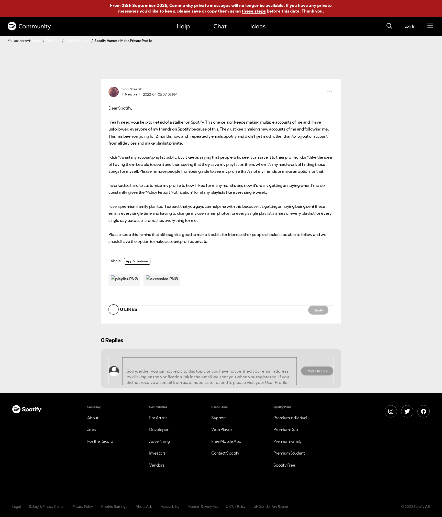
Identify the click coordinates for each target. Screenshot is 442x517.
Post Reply (317, 371)
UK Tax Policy (236, 506)
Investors (157, 453)
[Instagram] (391, 411)
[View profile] (113, 91)
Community (34, 26)
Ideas (258, 26)
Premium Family (287, 441)
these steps (254, 11)
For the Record (100, 441)
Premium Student (289, 453)
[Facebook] (423, 411)
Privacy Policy (83, 506)
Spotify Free (284, 465)
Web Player (221, 429)
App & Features (77, 40)
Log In (409, 26)
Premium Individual (290, 418)
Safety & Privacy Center (47, 506)
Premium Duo (285, 429)
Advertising (159, 441)
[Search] (389, 26)
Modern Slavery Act (202, 506)
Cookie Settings (114, 506)
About (92, 418)
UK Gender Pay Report (271, 506)
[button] (330, 92)
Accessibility (170, 506)
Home (36, 40)
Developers (159, 429)
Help (183, 26)
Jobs (91, 429)
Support (218, 418)
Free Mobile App (226, 441)
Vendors (156, 465)
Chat (220, 26)
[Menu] (430, 26)
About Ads (144, 506)
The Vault (53, 40)
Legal (16, 506)
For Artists (158, 418)
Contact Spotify (225, 453)
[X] (407, 411)
